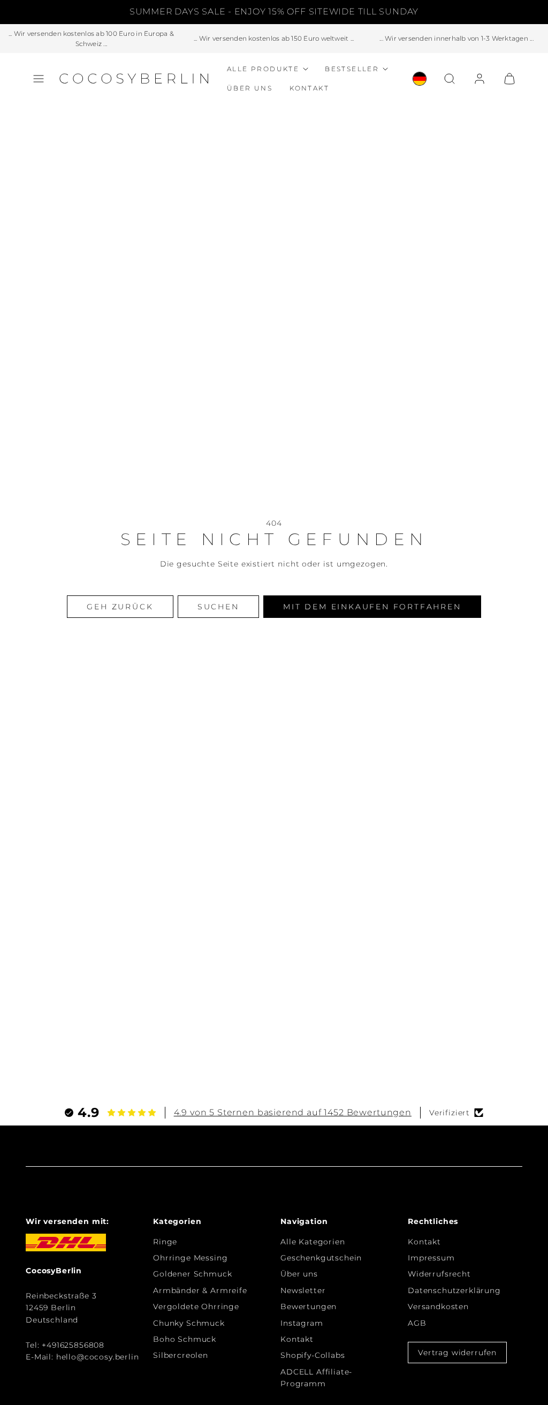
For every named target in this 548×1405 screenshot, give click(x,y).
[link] (419, 78)
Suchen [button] (218, 606)
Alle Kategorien (312, 1242)
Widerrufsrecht (439, 1274)
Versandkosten (438, 1306)
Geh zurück (120, 606)
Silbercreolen (180, 1355)
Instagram (301, 1323)
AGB (417, 1323)
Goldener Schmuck (192, 1274)
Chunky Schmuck (189, 1323)
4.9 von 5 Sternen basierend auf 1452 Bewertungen (293, 1112)
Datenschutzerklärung (454, 1290)
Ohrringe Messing (190, 1258)
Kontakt (309, 88)
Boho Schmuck (184, 1339)
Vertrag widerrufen (457, 1352)
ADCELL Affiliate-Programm (316, 1377)
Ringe (165, 1242)
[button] (38, 79)
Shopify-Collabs (312, 1355)
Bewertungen (308, 1306)
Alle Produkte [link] (263, 69)
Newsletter (302, 1290)
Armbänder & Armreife (200, 1290)
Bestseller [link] (352, 69)
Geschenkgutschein (321, 1258)
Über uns (249, 88)
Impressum (431, 1258)
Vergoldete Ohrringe (196, 1306)
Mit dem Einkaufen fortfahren (372, 606)
